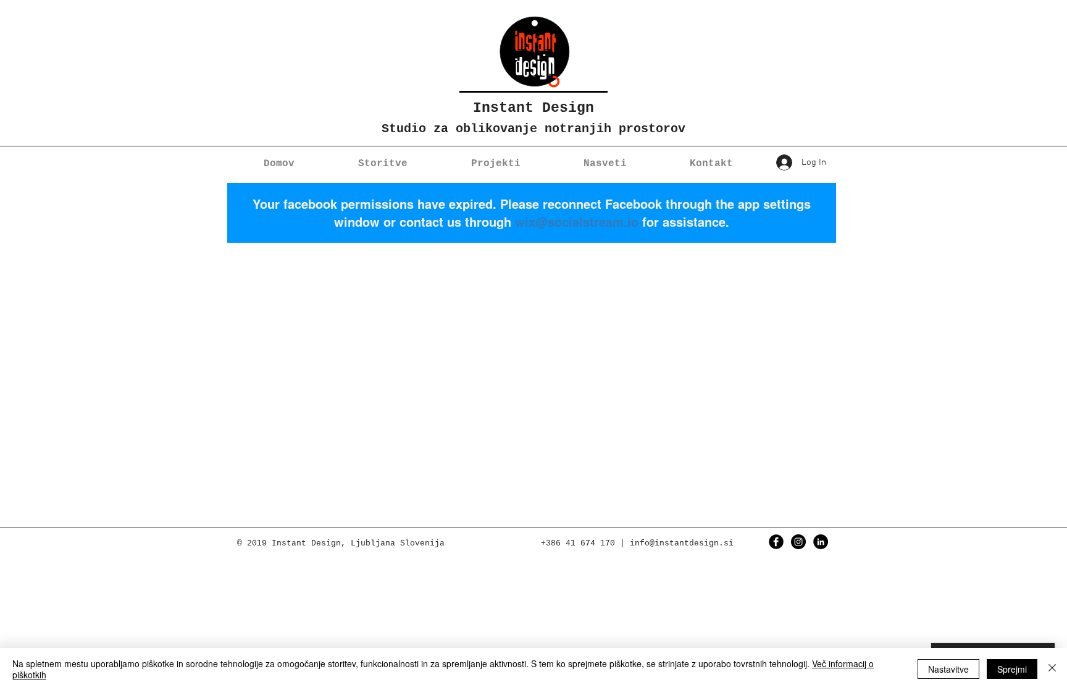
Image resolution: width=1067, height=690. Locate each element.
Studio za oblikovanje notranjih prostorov (533, 129)
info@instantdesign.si (682, 543)
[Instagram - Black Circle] (798, 541)
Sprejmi (1012, 669)
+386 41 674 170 (578, 543)
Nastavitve (948, 669)
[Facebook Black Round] (776, 541)
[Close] (1052, 669)
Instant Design (533, 108)
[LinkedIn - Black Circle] (820, 541)
